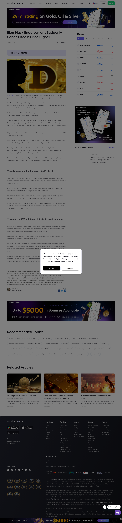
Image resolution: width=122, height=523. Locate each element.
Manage (70, 268)
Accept (51, 268)
